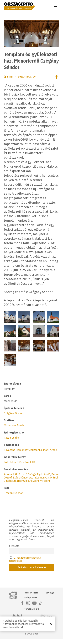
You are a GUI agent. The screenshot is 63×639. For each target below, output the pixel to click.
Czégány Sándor (13, 413)
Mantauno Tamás (14, 425)
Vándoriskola (31, 592)
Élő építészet (31, 597)
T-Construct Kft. (26, 462)
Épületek (8, 76)
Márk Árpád (50, 449)
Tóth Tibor (10, 462)
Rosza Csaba (11, 437)
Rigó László (43, 474)
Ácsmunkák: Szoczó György (20, 474)
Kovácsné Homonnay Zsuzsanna (23, 449)
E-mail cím (14, 545)
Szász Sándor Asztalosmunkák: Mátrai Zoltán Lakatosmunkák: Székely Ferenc (31, 479)
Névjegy (50, 592)
